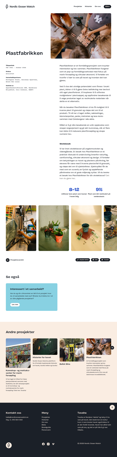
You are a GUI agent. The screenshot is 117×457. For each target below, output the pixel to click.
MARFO (31, 90)
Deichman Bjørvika (29, 80)
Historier (88, 6)
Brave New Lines (13, 82)
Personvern (46, 430)
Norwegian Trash (13, 80)
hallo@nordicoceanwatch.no (17, 417)
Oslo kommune (21, 90)
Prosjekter (78, 6)
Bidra (107, 6)
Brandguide (46, 427)
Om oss (98, 6)
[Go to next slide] (112, 228)
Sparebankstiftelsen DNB (16, 88)
